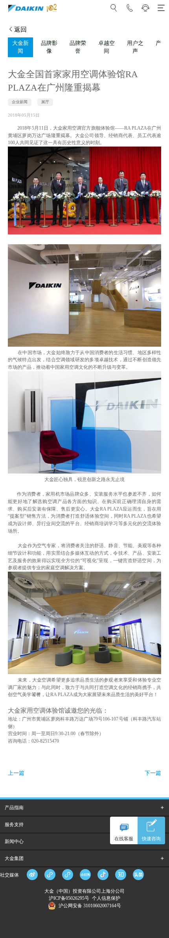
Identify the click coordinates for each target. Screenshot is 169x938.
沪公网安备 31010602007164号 (90, 905)
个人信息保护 (106, 898)
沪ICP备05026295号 (69, 898)
